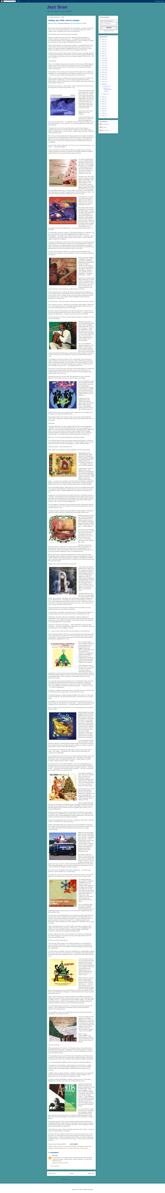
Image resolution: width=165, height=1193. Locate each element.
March (105, 94)
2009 (103, 77)
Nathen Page (62, 1148)
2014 (103, 65)
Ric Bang (104, 127)
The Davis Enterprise (76, 23)
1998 (103, 113)
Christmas (66, 1146)
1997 (103, 115)
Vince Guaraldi (83, 1148)
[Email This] (70, 1144)
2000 (103, 108)
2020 (103, 51)
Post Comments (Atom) (75, 1179)
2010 (103, 74)
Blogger (91, 1189)
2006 (103, 84)
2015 (103, 63)
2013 (103, 67)
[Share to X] (74, 1144)
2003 (103, 101)
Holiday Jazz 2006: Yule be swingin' (107, 89)
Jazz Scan (57, 7)
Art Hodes (54, 1146)
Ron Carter (76, 1148)
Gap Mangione (80, 1146)
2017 (103, 58)
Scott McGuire (105, 130)
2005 (103, 96)
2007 (103, 81)
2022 (103, 46)
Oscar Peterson (70, 1148)
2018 (103, 56)
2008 (103, 79)
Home (72, 1173)
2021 (103, 48)
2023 (103, 44)
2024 (103, 41)
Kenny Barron (88, 1146)
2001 (103, 106)
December (106, 86)
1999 (103, 111)
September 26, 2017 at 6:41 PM (60, 1162)
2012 (103, 70)
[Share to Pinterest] (77, 1144)
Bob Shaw (60, 1146)
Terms (108, 30)
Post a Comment (54, 1166)
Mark (53, 1155)
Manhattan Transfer (53, 1148)
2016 (103, 60)
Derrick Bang (53, 23)
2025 (103, 39)
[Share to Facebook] (75, 1144)
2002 (103, 104)
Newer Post (51, 1173)
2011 (103, 72)
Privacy (112, 30)
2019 (103, 53)
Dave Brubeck (72, 1146)
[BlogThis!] (72, 1144)
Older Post (91, 1173)
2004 (103, 99)
